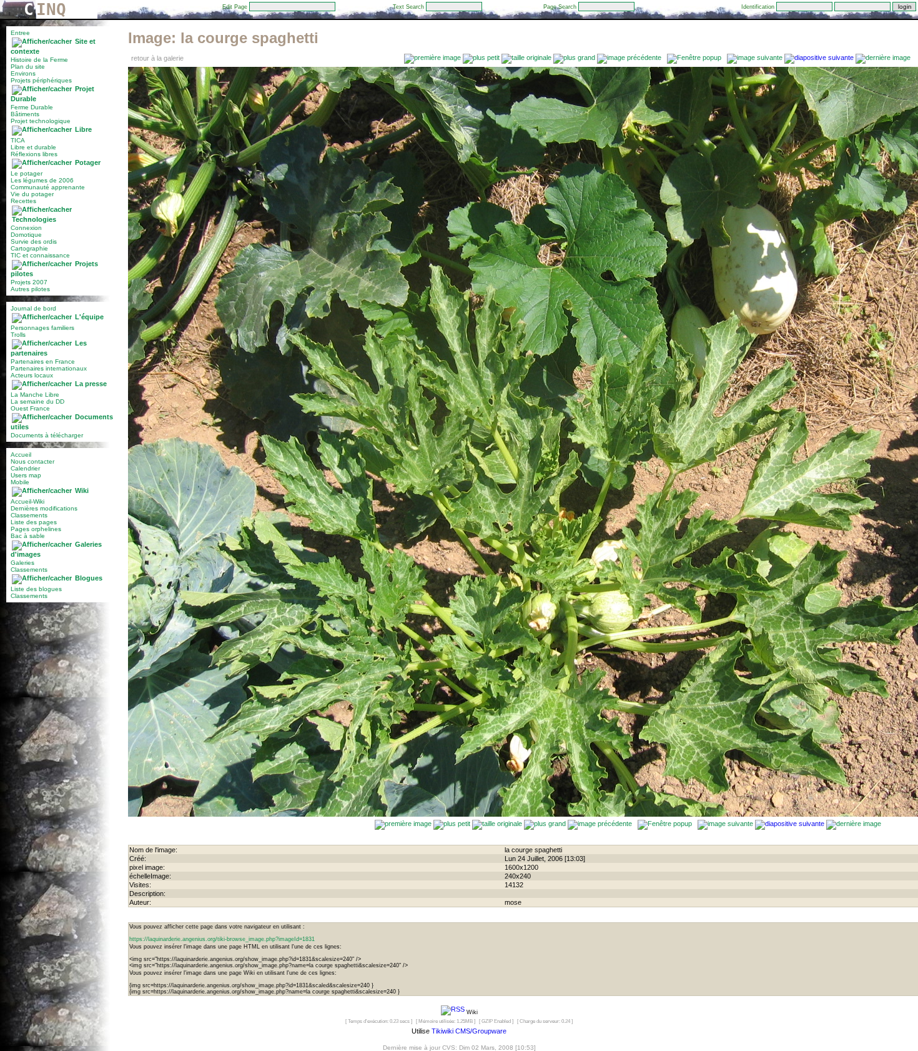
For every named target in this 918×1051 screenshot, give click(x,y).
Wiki (82, 490)
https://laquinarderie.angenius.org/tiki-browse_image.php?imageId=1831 (222, 939)
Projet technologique (41, 120)
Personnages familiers (42, 327)
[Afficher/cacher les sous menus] (42, 41)
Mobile (20, 482)
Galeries (22, 562)
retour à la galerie (157, 58)
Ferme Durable (32, 107)
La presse (91, 383)
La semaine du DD (37, 401)
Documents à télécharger (47, 435)
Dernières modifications (44, 508)
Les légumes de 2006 (42, 180)
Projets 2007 (29, 282)
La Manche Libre (35, 394)
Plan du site (28, 66)
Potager (88, 162)
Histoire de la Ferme (39, 59)
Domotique (26, 234)
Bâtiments (25, 114)
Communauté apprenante (48, 187)
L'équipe (89, 317)
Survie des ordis (34, 241)
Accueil (21, 454)
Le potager (26, 173)
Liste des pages (34, 522)
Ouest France (30, 408)
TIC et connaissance (40, 255)
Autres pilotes (30, 289)
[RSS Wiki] (453, 1011)
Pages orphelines (36, 529)
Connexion (26, 227)
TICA (18, 140)
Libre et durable (33, 147)
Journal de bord (33, 308)
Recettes (23, 200)
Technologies (34, 219)
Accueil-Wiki (27, 501)
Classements (29, 515)
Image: (223, 37)
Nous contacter (32, 461)
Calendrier (25, 468)
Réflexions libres (34, 154)
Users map (26, 475)
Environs (23, 73)
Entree (20, 32)
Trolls (18, 334)
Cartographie (29, 248)
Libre (83, 129)
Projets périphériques (41, 80)
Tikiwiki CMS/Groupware (469, 1031)
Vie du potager (32, 194)
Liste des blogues (36, 588)
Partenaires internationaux (49, 368)
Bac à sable (28, 535)
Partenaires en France (43, 361)
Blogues (88, 578)
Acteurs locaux (32, 375)
